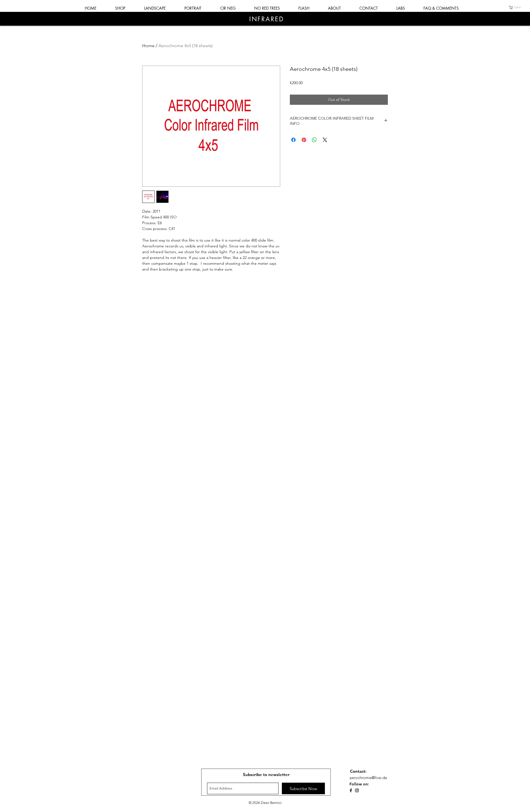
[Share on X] (325, 140)
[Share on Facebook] (293, 140)
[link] (516, 7)
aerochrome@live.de (366, 777)
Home (148, 45)
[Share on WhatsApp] (314, 140)
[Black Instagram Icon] (356, 790)
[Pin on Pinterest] (304, 140)
